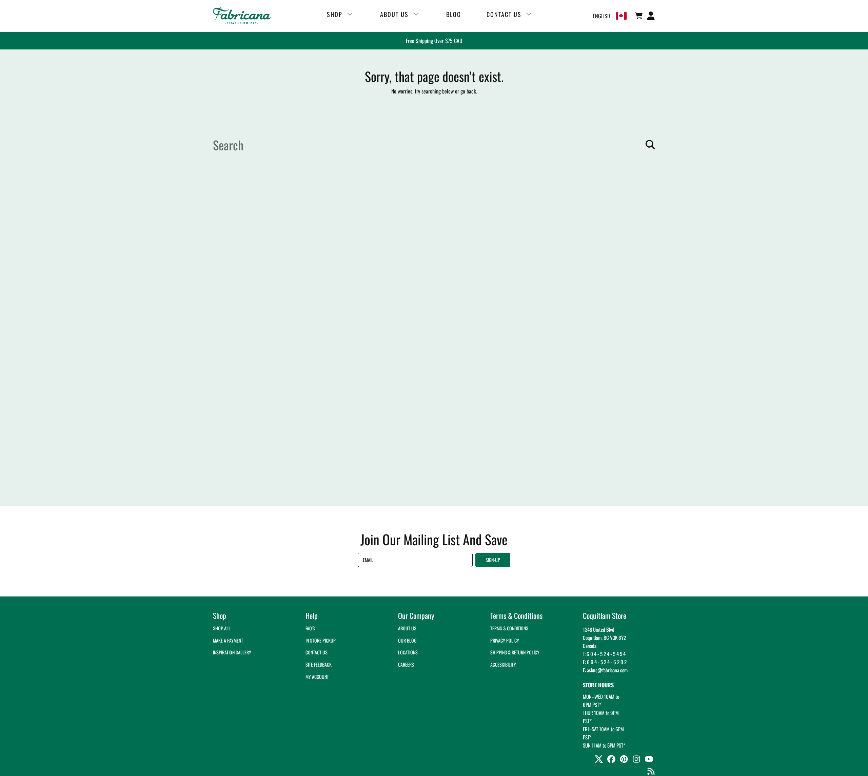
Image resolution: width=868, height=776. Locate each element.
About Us (407, 628)
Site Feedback (318, 664)
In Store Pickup (320, 640)
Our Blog (407, 640)
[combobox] (434, 144)
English (601, 16)
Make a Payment (228, 640)
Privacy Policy (504, 640)
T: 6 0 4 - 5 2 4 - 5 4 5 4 (604, 653)
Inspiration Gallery (232, 652)
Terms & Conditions (509, 628)
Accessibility (503, 664)
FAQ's (310, 628)
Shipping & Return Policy (514, 652)
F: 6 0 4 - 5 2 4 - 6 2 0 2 (605, 662)
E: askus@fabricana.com (605, 670)
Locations (408, 652)
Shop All (222, 628)
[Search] (650, 144)
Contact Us (316, 652)
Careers (406, 664)
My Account (317, 676)
